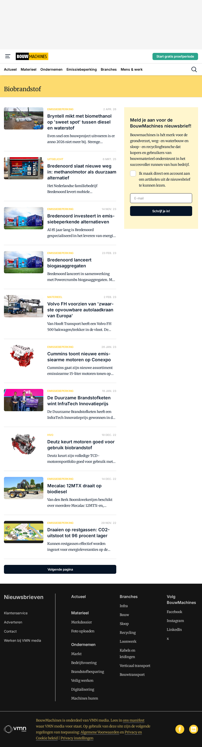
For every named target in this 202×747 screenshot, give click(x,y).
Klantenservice (16, 613)
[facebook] (179, 729)
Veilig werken (82, 680)
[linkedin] (193, 729)
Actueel (78, 596)
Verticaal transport (135, 665)
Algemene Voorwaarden (100, 732)
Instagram (175, 621)
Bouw (124, 615)
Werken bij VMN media (22, 640)
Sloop (124, 623)
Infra (124, 606)
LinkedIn (174, 629)
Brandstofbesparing (87, 671)
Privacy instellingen (77, 738)
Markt (76, 654)
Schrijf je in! (161, 211)
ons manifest (133, 720)
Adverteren (13, 622)
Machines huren (84, 698)
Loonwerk (128, 641)
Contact (10, 631)
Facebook (174, 612)
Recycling (128, 632)
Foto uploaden (82, 631)
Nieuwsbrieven (23, 597)
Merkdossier (81, 622)
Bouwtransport (132, 674)
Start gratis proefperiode (175, 56)
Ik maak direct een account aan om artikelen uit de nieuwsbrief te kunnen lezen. (164, 179)
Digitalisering (82, 689)
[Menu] (8, 56)
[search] (194, 69)
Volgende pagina (60, 569)
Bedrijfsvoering (84, 663)
